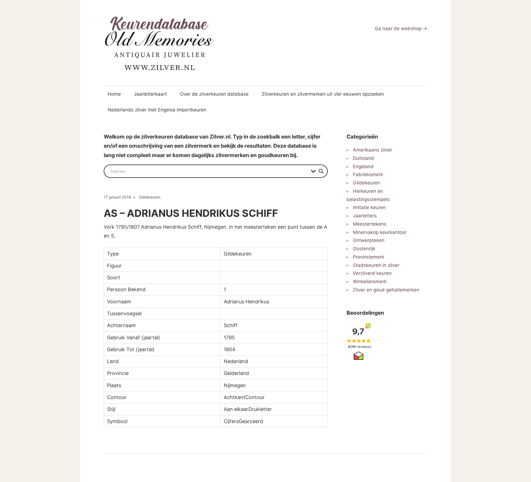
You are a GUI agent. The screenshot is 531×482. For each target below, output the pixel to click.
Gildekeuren (149, 197)
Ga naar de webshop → (401, 28)
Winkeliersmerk (370, 281)
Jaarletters (365, 215)
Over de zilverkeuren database (214, 94)
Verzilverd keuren (372, 273)
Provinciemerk (368, 257)
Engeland (363, 166)
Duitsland (363, 158)
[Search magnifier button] (321, 171)
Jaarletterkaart (150, 94)
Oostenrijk (364, 248)
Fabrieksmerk (368, 174)
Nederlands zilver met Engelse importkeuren (157, 110)
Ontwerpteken (368, 240)
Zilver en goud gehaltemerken (386, 290)
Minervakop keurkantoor (380, 232)
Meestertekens (369, 224)
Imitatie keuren (369, 207)
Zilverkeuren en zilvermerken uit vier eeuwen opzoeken (323, 94)
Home (114, 94)
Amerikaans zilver (372, 150)
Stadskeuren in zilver (376, 265)
